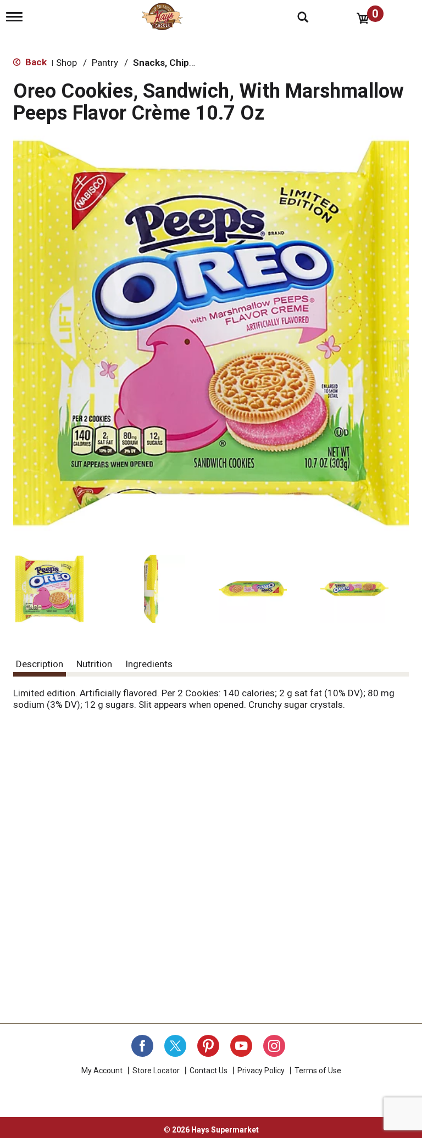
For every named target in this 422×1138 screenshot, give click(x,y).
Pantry (105, 62)
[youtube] (241, 1046)
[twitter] (175, 1046)
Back (35, 62)
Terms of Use (318, 1070)
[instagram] (274, 1046)
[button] (49, 589)
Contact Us (208, 1070)
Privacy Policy (261, 1070)
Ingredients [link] (149, 663)
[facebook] (142, 1046)
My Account (102, 1070)
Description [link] (39, 663)
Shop (66, 62)
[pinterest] (208, 1046)
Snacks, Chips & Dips (178, 62)
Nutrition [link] (94, 663)
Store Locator (156, 1070)
